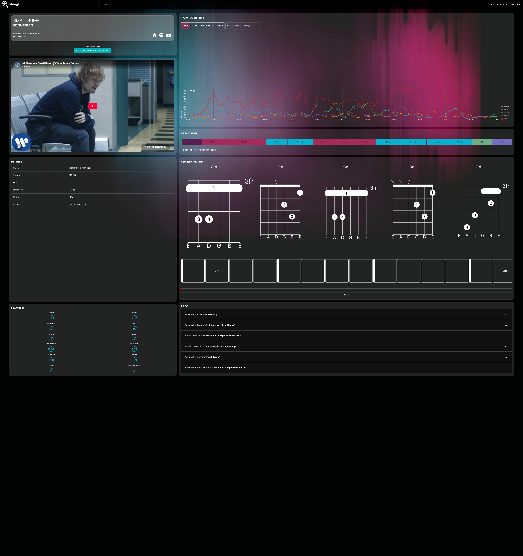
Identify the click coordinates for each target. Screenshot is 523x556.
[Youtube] (168, 35)
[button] (346, 314)
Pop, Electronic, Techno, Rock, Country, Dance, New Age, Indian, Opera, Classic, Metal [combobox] (243, 26)
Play (346, 294)
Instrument (207, 25)
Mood (195, 25)
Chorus (276, 142)
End (502, 142)
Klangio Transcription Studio (92, 50)
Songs (503, 4)
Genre (186, 25)
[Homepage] (154, 35)
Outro (482, 142)
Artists (494, 4)
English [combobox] (514, 4)
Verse (212, 142)
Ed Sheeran (23, 25)
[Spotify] (161, 35)
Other (219, 25)
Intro (192, 142)
